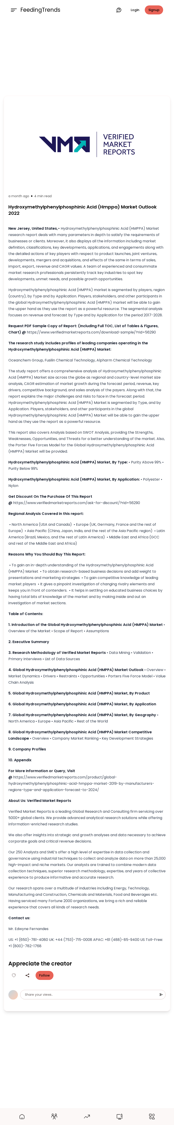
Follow (44, 975)
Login (135, 10)
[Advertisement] (87, 56)
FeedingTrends (40, 10)
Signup (154, 10)
